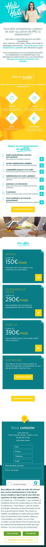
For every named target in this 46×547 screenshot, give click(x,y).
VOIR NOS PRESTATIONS (23, 209)
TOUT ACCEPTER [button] (12, 533)
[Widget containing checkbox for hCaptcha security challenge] (23, 484)
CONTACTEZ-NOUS (23, 377)
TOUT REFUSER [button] (31, 533)
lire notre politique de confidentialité (23, 527)
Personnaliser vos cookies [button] (20, 540)
